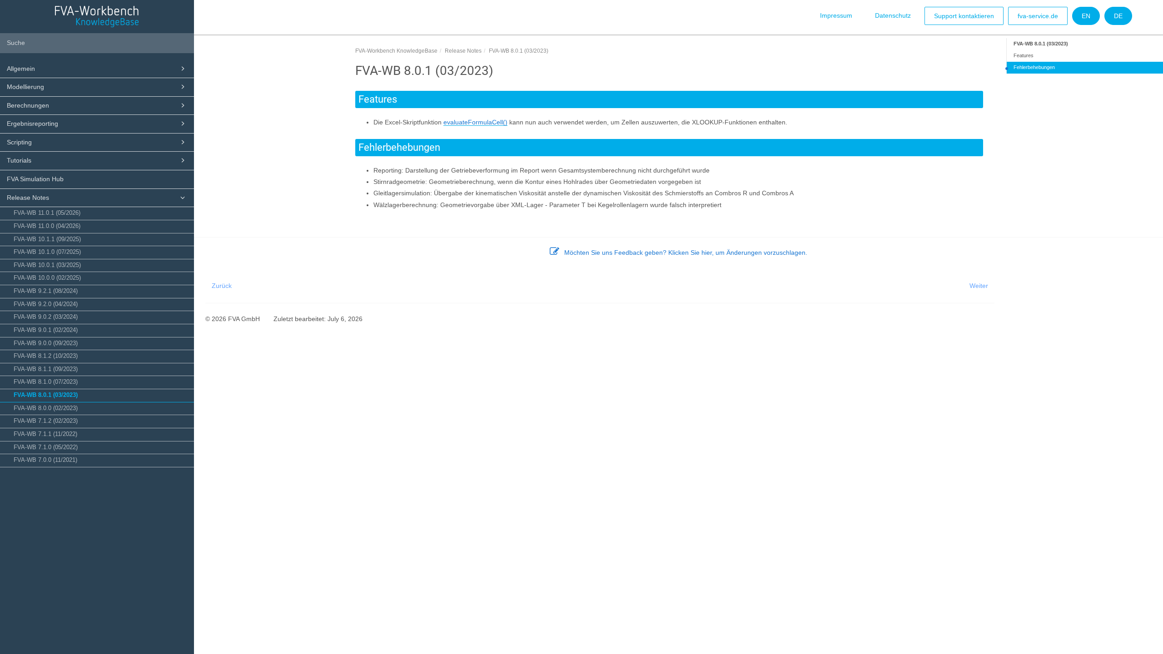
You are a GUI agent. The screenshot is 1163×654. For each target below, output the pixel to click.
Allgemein (21, 68)
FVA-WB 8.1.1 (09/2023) (46, 369)
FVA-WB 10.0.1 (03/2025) (47, 265)
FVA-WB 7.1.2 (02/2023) (46, 421)
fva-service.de (1038, 16)
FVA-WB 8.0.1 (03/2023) (46, 395)
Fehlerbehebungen (1034, 67)
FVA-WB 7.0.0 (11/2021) (45, 460)
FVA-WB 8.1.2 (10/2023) (46, 356)
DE (1118, 16)
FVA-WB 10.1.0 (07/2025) (47, 252)
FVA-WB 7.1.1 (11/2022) (45, 434)
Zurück (222, 285)
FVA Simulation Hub (35, 179)
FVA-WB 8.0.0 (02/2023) (46, 408)
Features (1024, 55)
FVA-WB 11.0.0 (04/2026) (47, 226)
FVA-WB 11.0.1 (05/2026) (47, 213)
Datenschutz (893, 15)
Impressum (836, 15)
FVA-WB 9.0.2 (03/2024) (46, 317)
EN (1086, 16)
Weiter (978, 285)
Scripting (19, 142)
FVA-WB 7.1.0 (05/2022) (46, 447)
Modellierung (25, 86)
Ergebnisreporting (32, 123)
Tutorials (19, 160)
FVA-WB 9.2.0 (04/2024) (46, 304)
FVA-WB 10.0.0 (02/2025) (47, 278)
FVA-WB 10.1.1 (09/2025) (47, 239)
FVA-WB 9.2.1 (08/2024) (46, 291)
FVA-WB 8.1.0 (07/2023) (46, 382)
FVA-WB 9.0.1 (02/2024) (46, 330)
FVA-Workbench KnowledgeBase (396, 51)
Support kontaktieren (964, 16)
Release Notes (28, 197)
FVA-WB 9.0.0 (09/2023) (46, 343)
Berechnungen (28, 105)
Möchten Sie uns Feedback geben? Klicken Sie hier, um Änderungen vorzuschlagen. (685, 252)
